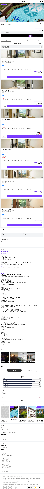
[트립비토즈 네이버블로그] (11, 487)
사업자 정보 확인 (13, 481)
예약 (24, 77)
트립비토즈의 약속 (21, 476)
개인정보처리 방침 (16, 476)
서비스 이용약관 (11, 476)
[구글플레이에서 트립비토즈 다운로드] (37, 487)
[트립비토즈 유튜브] (9, 487)
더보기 (2, 245)
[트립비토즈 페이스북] (6, 487)
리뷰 (27, 40)
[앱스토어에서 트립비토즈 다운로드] (30, 487)
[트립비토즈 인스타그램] (4, 487)
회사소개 (4, 476)
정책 (38, 40)
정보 (16, 40)
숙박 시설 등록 (7, 476)
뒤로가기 (1, 1)
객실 (6, 40)
